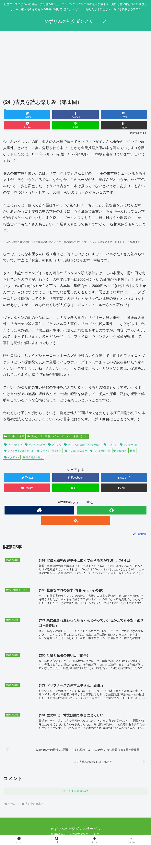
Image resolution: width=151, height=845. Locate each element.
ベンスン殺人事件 (77, 450)
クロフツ (112, 444)
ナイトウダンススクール (21, 450)
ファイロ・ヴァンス (51, 450)
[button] (124, 125)
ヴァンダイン (15, 444)
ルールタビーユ (102, 450)
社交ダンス (13, 457)
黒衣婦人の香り (34, 457)
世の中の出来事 (16, 436)
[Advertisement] (75, 63)
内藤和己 (121, 450)
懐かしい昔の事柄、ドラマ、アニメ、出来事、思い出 (59, 436)
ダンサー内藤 (130, 444)
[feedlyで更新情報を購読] (111, 510)
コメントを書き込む (75, 790)
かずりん (56, 444)
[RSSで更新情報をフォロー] (75, 520)
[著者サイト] (39, 510)
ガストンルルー (37, 444)
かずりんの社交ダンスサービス (84, 444)
